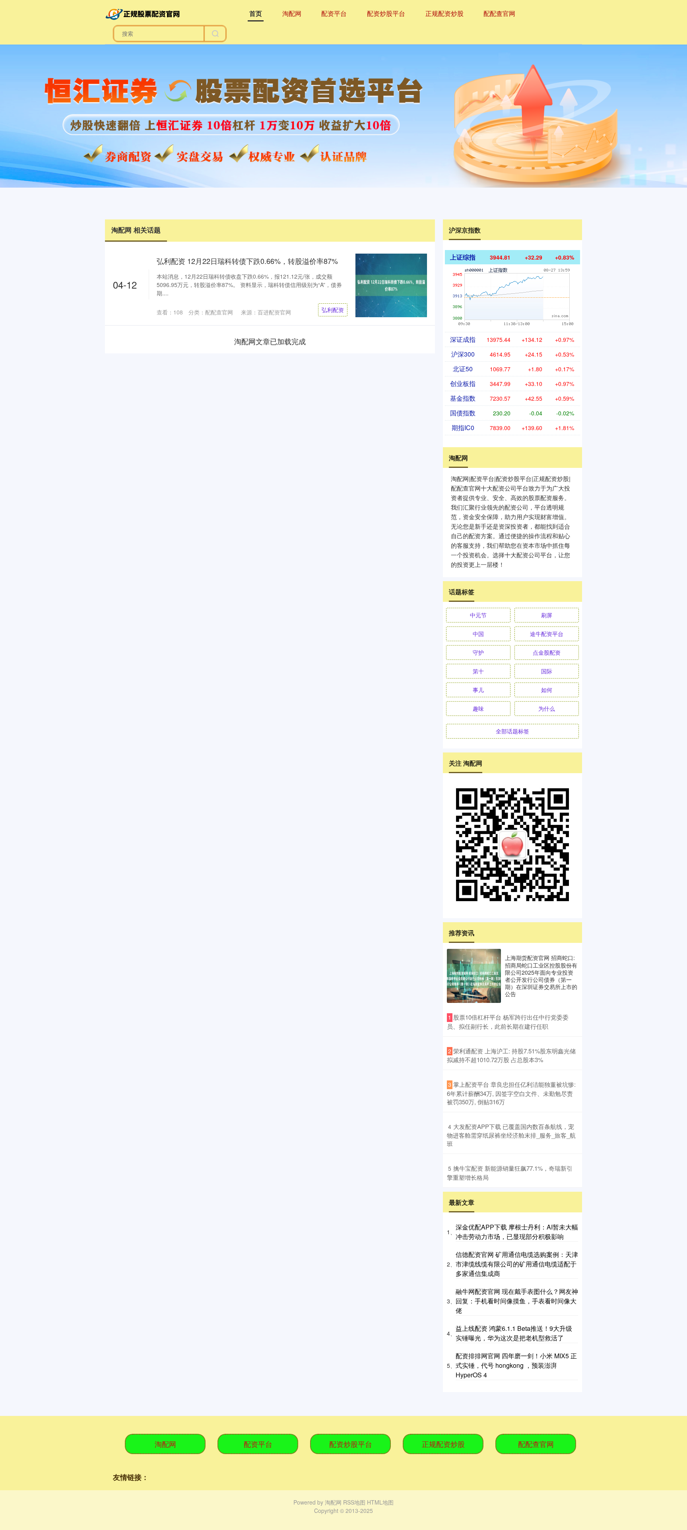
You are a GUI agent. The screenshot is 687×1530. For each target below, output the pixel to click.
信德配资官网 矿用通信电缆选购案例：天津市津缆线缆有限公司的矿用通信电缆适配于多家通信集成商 (517, 1264)
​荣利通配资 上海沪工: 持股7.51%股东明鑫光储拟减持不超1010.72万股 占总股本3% (511, 1055)
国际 (546, 671)
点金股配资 (547, 652)
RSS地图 (354, 1502)
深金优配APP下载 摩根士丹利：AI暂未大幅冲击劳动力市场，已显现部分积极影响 (517, 1231)
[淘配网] (144, 13)
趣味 (478, 708)
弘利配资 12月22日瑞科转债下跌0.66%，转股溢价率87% (247, 261)
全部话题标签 (512, 731)
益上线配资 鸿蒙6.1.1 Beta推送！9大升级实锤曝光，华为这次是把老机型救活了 (514, 1333)
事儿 (478, 690)
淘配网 (291, 13)
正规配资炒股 (444, 13)
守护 (478, 652)
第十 (478, 671)
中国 (478, 634)
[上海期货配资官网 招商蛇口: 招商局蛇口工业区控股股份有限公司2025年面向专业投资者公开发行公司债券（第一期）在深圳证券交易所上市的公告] (474, 976)
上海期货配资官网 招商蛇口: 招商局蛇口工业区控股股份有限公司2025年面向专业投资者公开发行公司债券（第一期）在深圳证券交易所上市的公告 (541, 976)
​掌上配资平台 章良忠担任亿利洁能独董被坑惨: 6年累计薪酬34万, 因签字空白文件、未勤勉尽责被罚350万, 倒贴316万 (511, 1093)
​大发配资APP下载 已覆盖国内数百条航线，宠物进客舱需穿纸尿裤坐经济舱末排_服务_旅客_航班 (511, 1135)
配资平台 (334, 13)
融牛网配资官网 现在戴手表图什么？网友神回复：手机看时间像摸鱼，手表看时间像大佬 (517, 1301)
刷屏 (546, 615)
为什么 (546, 708)
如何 (546, 690)
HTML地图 (380, 1502)
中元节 (478, 615)
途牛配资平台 (546, 634)
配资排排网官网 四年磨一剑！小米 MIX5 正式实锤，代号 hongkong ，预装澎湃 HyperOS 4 (516, 1365)
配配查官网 (499, 13)
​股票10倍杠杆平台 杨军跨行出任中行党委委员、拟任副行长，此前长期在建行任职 (508, 1021)
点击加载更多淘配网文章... (270, 341)
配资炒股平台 (386, 13)
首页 (255, 13)
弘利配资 (333, 310)
